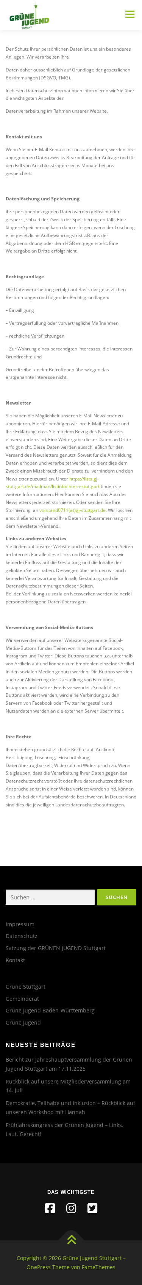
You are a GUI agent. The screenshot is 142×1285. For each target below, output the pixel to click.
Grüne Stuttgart (25, 986)
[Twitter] (92, 1208)
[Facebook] (50, 1208)
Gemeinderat (22, 998)
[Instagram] (71, 1208)
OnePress (39, 1267)
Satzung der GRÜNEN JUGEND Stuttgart (56, 948)
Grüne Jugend (23, 1022)
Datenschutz (21, 935)
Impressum (20, 924)
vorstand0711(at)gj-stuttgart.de (72, 510)
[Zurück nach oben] (71, 1240)
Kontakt (15, 960)
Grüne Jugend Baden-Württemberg (50, 1010)
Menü (129, 14)
